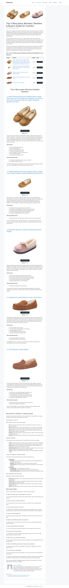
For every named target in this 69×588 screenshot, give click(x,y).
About (50, 2)
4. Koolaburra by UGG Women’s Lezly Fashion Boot (24, 297)
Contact (60, 2)
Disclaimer (55, 2)
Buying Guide (38, 2)
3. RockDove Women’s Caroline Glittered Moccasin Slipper (24, 230)
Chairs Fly (9, 2)
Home (33, 2)
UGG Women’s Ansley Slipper (18, 82)
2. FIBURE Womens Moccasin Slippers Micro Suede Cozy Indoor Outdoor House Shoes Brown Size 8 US (25, 172)
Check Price (40, 61)
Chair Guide (45, 2)
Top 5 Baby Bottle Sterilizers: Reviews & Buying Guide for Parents (18, 575)
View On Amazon (24, 130)
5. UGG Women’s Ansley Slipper (18, 349)
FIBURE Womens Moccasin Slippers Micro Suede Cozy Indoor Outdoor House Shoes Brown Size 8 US (21, 67)
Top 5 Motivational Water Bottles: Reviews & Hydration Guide (17, 576)
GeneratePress (40, 586)
